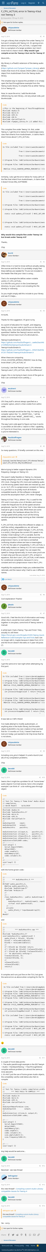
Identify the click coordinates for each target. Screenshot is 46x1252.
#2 (44, 262)
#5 (44, 446)
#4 (44, 397)
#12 (43, 1166)
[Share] (40, 36)
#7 (44, 613)
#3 (44, 311)
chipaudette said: (9, 457)
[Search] (43, 3)
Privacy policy (19, 1245)
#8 (44, 660)
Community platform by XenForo (20, 1250)
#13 (43, 1185)
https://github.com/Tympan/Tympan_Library (20, 68)
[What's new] (38, 3)
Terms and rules (7, 1245)
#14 (43, 1206)
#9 (44, 751)
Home (33, 1245)
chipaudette (7, 18)
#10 (43, 777)
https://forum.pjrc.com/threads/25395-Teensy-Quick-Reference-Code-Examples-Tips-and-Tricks (23, 636)
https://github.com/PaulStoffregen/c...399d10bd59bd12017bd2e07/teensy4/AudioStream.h (22, 351)
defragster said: (8, 1210)
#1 (44, 36)
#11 (43, 1058)
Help (27, 1245)
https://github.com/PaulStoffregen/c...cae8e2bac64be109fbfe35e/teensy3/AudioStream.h (22, 343)
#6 (44, 595)
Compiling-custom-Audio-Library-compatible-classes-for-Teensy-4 (22, 1189)
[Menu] (3, 3)
